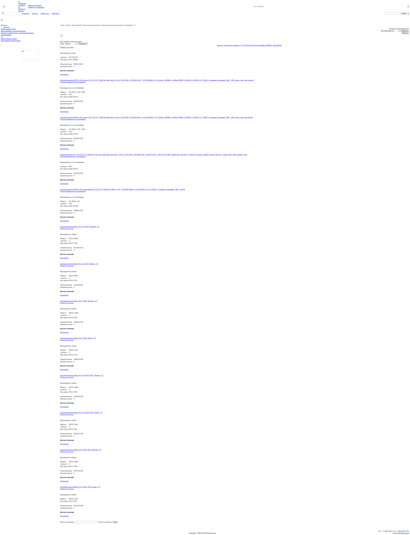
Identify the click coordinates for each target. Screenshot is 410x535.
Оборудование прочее (9, 39)
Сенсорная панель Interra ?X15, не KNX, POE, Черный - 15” (82, 375)
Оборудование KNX (8, 29)
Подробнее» (64, 74)
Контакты (55, 13)
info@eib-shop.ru (403, 533)
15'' (2, 37)
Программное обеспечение (10, 41)
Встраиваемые (6, 35)
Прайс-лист (45, 13)
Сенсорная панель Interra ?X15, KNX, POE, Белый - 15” (80, 487)
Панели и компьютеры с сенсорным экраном (17, 33)
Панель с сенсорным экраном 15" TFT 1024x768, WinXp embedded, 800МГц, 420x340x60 (249, 45)
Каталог (35, 13)
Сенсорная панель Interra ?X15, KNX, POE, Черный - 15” (81, 450)
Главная (62, 25)
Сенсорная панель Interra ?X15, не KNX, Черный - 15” (80, 227)
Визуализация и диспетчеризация (13, 31)
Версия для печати (35, 5)
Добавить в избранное (36, 7)
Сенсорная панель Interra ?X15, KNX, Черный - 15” (78, 301)
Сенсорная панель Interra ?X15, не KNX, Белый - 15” (79, 264)
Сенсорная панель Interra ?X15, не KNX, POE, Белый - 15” (81, 412)
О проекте (25, 13)
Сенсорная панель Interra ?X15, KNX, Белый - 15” (78, 338)
